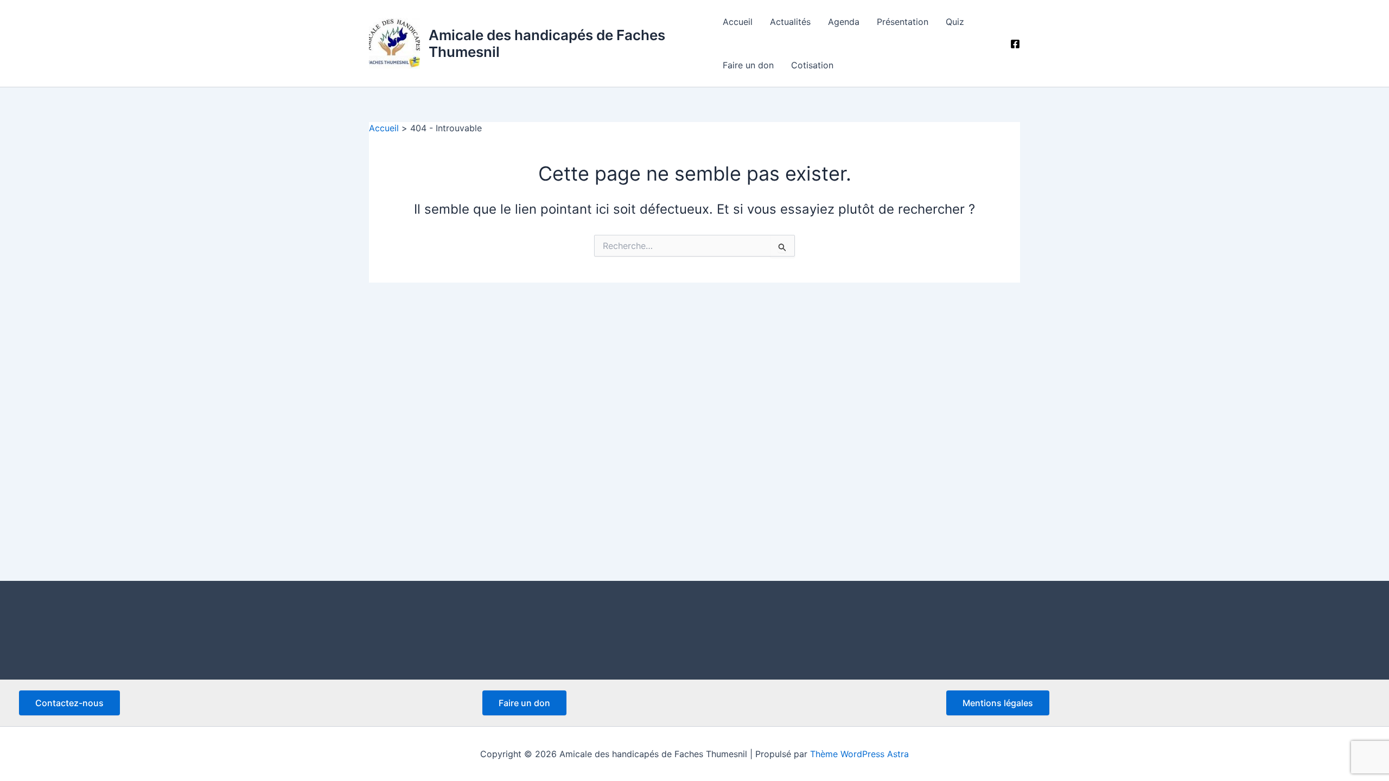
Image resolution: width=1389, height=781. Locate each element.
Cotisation (812, 65)
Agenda (843, 21)
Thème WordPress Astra (859, 753)
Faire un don (748, 65)
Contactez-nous (69, 702)
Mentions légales (998, 702)
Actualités (790, 21)
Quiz (955, 21)
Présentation (902, 21)
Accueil (738, 21)
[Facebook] (1015, 44)
